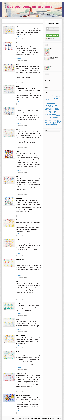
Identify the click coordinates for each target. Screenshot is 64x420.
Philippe (18, 303)
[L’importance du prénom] (9, 398)
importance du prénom (50, 111)
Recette (46, 87)
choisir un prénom (51, 99)
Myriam (54, 115)
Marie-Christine (20, 335)
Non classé (47, 82)
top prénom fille (51, 123)
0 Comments (25, 38)
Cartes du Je (44, 418)
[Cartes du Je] (32, 16)
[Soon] (9, 68)
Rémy (51, 48)
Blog (13, 418)
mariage (52, 114)
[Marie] (9, 111)
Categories (47, 74)
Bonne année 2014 (54, 57)
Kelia (17, 351)
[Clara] (9, 223)
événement (49, 126)
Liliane (18, 26)
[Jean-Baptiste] (9, 263)
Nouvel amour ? (26, 418)
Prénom (46, 85)
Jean (17, 319)
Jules (17, 281)
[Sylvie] (9, 133)
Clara (17, 220)
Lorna (17, 86)
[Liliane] (9, 30)
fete (54, 108)
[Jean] (9, 322)
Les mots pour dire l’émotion (54, 418)
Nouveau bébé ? (18, 418)
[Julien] (9, 180)
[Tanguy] (9, 154)
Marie (17, 107)
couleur (47, 102)
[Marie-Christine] (9, 339)
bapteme (48, 97)
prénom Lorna (57, 117)
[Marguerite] (9, 201)
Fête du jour (47, 80)
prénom (48, 117)
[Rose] (9, 243)
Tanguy (18, 151)
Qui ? (39, 418)
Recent (46, 45)
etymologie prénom (50, 104)
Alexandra (19, 38)
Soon (17, 64)
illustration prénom (52, 110)
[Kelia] (9, 355)
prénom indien (53, 117)
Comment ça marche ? (22, 373)
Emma (51, 52)
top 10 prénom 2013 (53, 122)
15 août (46, 93)
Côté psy (46, 78)
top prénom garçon (52, 124)
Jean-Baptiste (20, 259)
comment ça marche (54, 100)
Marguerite (19, 198)
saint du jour (48, 120)
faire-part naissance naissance (51, 106)
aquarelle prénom (52, 95)
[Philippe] (9, 306)
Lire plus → (18, 36)
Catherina (52, 66)
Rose (17, 239)
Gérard (18, 42)
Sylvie (18, 129)
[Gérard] (9, 46)
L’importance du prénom (23, 395)
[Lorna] (9, 89)
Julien (18, 176)
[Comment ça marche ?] (9, 377)
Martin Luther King (50, 115)
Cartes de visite (34, 418)
